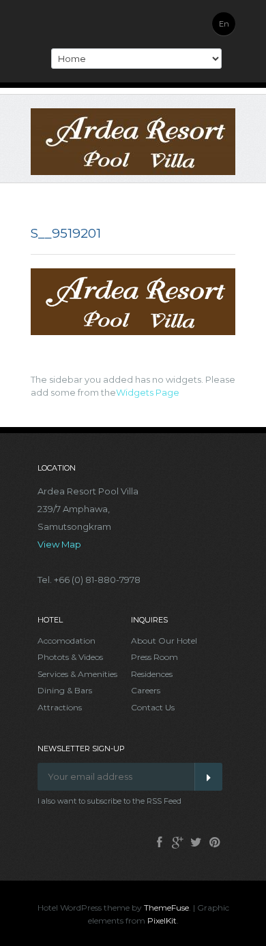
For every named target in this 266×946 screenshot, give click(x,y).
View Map (59, 544)
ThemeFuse (166, 907)
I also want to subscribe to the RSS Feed (109, 801)
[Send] (208, 777)
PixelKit (162, 920)
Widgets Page (147, 392)
